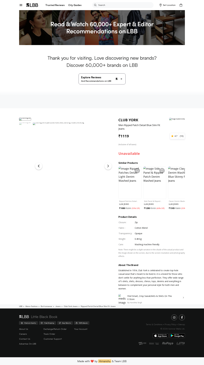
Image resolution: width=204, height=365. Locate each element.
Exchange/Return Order (55, 329)
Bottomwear (46, 306)
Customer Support (53, 339)
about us (23, 329)
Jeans (58, 306)
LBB (20, 306)
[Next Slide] (108, 166)
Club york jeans (71, 306)
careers (23, 334)
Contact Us (24, 339)
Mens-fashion (32, 306)
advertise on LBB (27, 343)
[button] (167, 5)
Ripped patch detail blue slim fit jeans (98, 306)
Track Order (49, 334)
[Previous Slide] (39, 166)
